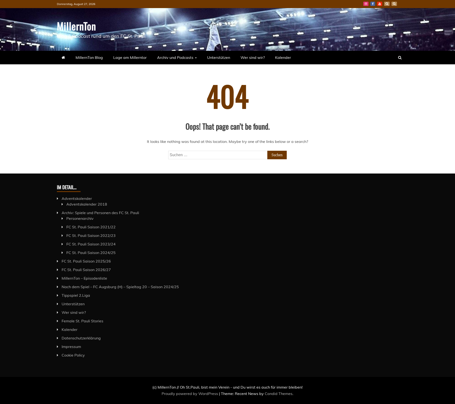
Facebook (372, 4)
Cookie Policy (73, 355)
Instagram (366, 4)
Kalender (283, 57)
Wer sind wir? (253, 57)
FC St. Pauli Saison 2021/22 (91, 227)
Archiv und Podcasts (175, 57)
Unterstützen (218, 57)
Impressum (71, 346)
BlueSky (387, 4)
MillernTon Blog (89, 57)
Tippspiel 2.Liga (76, 295)
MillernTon (76, 26)
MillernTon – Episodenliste (84, 278)
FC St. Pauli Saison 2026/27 (86, 269)
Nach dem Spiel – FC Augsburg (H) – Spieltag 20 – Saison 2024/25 (120, 286)
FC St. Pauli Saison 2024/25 (91, 252)
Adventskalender (77, 198)
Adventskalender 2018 (86, 204)
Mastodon (394, 4)
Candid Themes (278, 393)
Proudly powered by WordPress (190, 393)
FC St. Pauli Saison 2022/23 (91, 235)
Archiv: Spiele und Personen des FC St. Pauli (100, 212)
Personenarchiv (80, 218)
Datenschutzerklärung (81, 338)
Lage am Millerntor (130, 57)
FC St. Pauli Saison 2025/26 (86, 261)
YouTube (379, 4)
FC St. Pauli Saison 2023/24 (91, 244)
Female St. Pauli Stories (82, 321)
